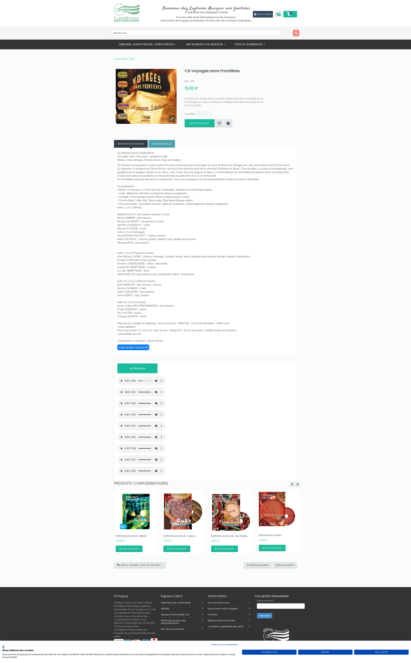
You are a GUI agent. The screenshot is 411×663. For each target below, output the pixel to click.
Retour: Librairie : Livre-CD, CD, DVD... (141, 565)
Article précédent (259, 565)
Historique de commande (176, 602)
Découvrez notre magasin (223, 608)
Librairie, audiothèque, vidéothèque (147, 44)
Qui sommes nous (218, 602)
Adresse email (266, 600)
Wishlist (165, 608)
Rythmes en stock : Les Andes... (230, 536)
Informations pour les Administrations (173, 622)
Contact (212, 614)
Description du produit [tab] (130, 143)
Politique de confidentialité (224, 644)
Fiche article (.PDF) (124, 58)
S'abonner (264, 615)
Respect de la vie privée (221, 620)
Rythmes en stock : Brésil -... (132, 536)
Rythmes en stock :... (271, 535)
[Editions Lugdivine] (127, 13)
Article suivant (284, 565)
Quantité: (190, 114)
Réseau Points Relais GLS (175, 614)
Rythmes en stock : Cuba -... (180, 536)
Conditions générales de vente (225, 626)
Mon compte (264, 14)
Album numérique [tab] (162, 143)
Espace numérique (249, 44)
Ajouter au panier (199, 123)
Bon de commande (172, 629)
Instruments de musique (205, 44)
